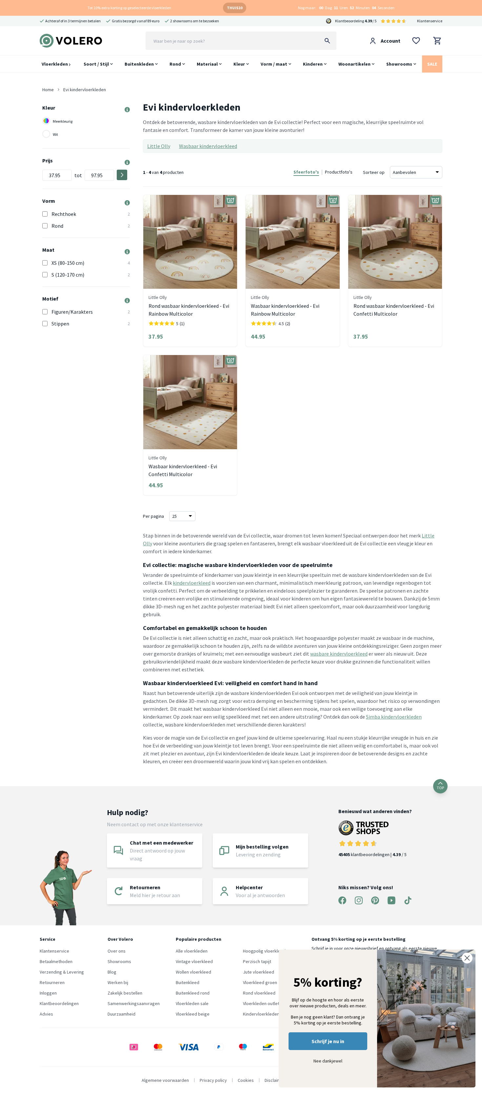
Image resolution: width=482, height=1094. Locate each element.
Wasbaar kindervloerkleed (208, 146)
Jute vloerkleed (258, 972)
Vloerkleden (55, 64)
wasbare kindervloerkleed (339, 653)
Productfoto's (338, 172)
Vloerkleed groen (260, 982)
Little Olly (158, 146)
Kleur (239, 64)
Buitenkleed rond (193, 993)
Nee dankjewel (327, 1061)
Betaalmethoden (56, 961)
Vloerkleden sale (192, 1003)
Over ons (117, 951)
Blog (112, 972)
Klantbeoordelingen (59, 1003)
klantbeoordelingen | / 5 (372, 854)
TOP (440, 787)
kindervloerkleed (192, 582)
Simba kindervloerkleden (394, 716)
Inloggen (48, 993)
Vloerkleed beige (193, 1014)
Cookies (246, 1080)
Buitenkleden (139, 64)
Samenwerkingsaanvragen (134, 1003)
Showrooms (399, 64)
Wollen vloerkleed (193, 972)
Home (48, 90)
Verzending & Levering (62, 972)
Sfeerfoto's (306, 172)
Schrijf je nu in (327, 1041)
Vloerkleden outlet (261, 1003)
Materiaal (207, 64)
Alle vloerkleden (192, 951)
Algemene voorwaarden (165, 1080)
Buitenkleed (187, 982)
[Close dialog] (467, 958)
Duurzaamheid (121, 1014)
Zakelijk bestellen (125, 993)
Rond (175, 64)
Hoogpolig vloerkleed (264, 951)
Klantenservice (429, 20)
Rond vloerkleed (259, 993)
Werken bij (118, 982)
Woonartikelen (354, 64)
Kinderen (313, 64)
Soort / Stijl (96, 64)
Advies (46, 1014)
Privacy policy (213, 1080)
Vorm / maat (274, 64)
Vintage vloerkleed (194, 961)
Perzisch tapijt (257, 961)
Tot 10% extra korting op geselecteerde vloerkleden (129, 7)
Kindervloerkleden (261, 1014)
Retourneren (52, 982)
